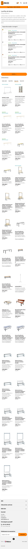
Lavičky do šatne (4, 77)
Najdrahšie (10, 81)
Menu (24, 3)
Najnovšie (16, 81)
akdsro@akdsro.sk (5, 519)
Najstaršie (22, 81)
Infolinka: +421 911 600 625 (14, 7)
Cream (26, 541)
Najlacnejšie (4, 81)
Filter (13, 74)
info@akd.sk (3, 517)
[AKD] (9, 3)
